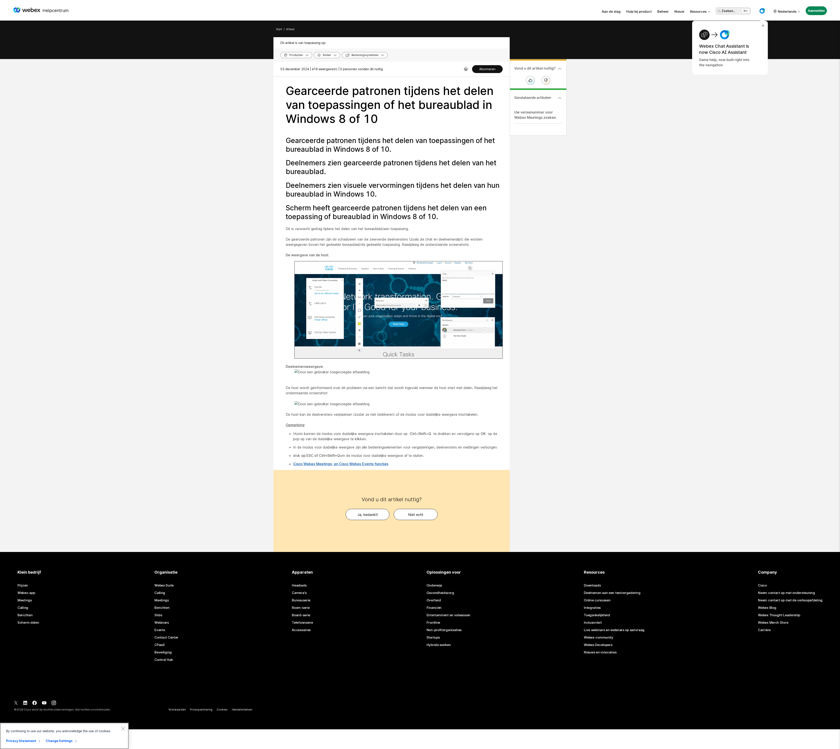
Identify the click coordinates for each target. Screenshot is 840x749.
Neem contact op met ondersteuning (786, 592)
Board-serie (301, 615)
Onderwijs (434, 585)
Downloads (592, 585)
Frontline (433, 622)
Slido (158, 615)
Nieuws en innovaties (600, 652)
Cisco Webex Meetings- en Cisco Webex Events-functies (340, 464)
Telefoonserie (302, 622)
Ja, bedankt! (367, 514)
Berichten (25, 615)
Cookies (222, 709)
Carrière (764, 630)
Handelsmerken (242, 709)
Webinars (161, 622)
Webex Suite (164, 585)
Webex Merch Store (773, 622)
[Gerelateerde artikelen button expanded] (560, 98)
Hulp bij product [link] (639, 11)
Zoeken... (728, 11)
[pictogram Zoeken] (719, 11)
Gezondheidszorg (440, 592)
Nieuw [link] (679, 11)
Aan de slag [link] (611, 11)
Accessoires (301, 630)
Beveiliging (163, 652)
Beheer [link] (663, 11)
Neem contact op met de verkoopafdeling (790, 600)
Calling (23, 607)
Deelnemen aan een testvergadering (612, 592)
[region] (64, 736)
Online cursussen (597, 600)
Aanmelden (816, 10)
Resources (698, 11)
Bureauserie (301, 600)
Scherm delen (28, 622)
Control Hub (163, 659)
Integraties (592, 607)
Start (279, 29)
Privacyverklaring (201, 709)
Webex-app (26, 592)
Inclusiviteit (593, 622)
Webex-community (598, 637)
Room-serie (301, 607)
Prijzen (23, 585)
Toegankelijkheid (597, 615)
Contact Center (166, 637)
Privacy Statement (21, 741)
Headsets (299, 585)
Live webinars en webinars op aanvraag (614, 630)
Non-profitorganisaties (444, 630)
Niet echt (415, 514)
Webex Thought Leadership (779, 615)
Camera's (299, 592)
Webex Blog (767, 607)
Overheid (434, 600)
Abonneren (487, 69)
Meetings (25, 600)
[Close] (123, 728)
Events (159, 630)
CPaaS (159, 644)
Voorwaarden (177, 709)
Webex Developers (598, 644)
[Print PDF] (465, 69)
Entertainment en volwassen (448, 615)
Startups (433, 637)
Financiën (434, 607)
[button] (762, 11)
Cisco (762, 585)
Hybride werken (439, 644)
